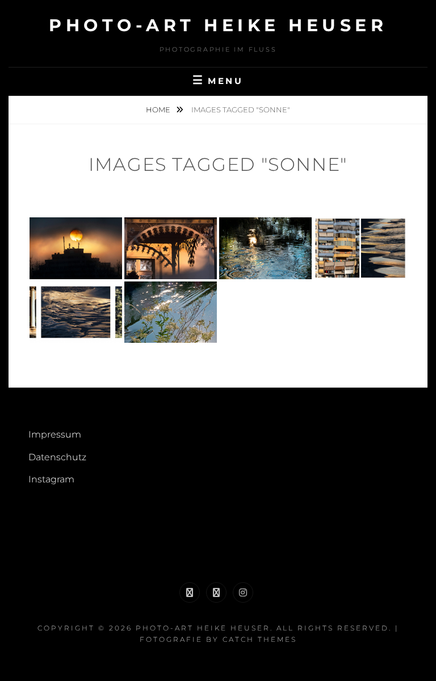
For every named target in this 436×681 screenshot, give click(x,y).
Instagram (51, 479)
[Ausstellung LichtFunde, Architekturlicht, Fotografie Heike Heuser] (170, 248)
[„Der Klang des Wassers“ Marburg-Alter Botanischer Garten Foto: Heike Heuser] (265, 248)
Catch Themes (260, 639)
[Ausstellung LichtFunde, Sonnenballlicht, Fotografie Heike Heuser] (76, 248)
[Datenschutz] (216, 592)
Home (159, 109)
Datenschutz (57, 457)
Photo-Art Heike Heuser (218, 25)
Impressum (54, 434)
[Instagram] (243, 592)
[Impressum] (189, 592)
